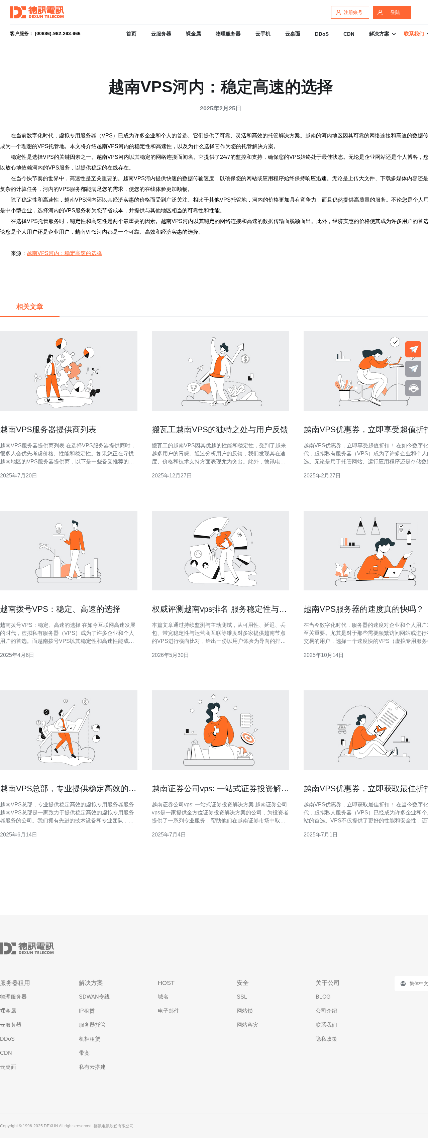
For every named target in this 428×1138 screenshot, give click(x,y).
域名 (163, 997)
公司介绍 (326, 1011)
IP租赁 (87, 1011)
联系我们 (326, 1025)
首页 (131, 33)
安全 (243, 983)
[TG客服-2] (413, 369)
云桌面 (292, 33)
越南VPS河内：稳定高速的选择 (64, 253)
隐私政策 (326, 1039)
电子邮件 (168, 1011)
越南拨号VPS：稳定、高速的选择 (60, 608)
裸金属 (193, 33)
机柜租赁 (89, 1039)
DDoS (322, 34)
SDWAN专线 (94, 997)
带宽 (84, 1053)
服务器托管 (92, 1025)
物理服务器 (228, 33)
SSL (242, 997)
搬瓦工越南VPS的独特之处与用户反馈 (220, 429)
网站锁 (245, 1011)
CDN (348, 34)
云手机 (263, 33)
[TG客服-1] (413, 349)
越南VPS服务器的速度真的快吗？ (364, 608)
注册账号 (353, 12)
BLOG (323, 997)
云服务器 (161, 33)
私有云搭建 (92, 1067)
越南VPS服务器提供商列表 (48, 429)
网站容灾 (247, 1025)
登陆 (395, 12)
